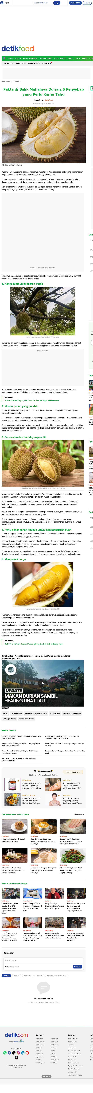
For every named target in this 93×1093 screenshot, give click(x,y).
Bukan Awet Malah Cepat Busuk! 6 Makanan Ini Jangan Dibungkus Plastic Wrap (71, 841)
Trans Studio (72, 1057)
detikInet (39, 1048)
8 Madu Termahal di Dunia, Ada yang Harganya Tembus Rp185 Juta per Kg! (9, 936)
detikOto (39, 1060)
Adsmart (71, 1045)
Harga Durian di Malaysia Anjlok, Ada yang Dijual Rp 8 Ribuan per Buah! (21, 745)
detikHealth (54, 1045)
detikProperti (40, 1063)
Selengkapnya (79, 815)
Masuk (87, 3)
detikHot (38, 1051)
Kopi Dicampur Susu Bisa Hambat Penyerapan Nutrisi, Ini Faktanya (43, 841)
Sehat (70, 58)
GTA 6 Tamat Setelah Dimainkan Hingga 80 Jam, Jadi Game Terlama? (75, 936)
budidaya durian (9, 719)
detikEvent (71, 1048)
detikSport (39, 1054)
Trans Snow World (74, 1054)
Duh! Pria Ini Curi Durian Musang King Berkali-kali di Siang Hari (33, 644)
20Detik (53, 1054)
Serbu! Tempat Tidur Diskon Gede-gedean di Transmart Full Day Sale (32, 907)
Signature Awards (74, 1051)
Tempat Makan (45, 58)
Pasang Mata (72, 1042)
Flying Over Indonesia (75, 1066)
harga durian (16, 713)
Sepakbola (39, 1057)
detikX (53, 1051)
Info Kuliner (17, 81)
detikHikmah (55, 1060)
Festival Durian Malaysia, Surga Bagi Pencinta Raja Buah (65, 752)
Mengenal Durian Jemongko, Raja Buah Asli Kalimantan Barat (19, 759)
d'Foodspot (20, 63)
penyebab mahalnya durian (36, 713)
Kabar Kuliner (60, 58)
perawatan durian (26, 719)
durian (5, 713)
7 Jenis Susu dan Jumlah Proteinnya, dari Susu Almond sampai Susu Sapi (13, 870)
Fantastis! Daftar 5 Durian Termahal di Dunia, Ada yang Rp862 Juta (21, 737)
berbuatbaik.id (73, 1039)
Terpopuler (8, 63)
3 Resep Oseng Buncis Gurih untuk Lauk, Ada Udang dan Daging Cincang (71, 870)
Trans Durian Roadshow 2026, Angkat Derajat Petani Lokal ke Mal (20, 752)
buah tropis (55, 713)
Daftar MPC (75, 3)
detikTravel (54, 1039)
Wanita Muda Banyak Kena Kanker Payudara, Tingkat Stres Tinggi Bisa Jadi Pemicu (32, 936)
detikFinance (40, 1045)
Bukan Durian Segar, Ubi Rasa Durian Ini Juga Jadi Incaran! (32, 401)
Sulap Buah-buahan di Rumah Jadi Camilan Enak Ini (13, 840)
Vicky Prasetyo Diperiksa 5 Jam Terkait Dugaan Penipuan (54, 906)
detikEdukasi (40, 1042)
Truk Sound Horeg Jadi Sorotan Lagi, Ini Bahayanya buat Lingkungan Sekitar (76, 907)
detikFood (6, 81)
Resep (18, 58)
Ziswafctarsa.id (73, 1063)
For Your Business (74, 1069)
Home (10, 58)
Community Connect (75, 1075)
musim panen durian (72, 713)
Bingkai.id (71, 1060)
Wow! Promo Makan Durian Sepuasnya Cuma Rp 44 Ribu (64, 745)
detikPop (54, 1063)
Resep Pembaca (30, 58)
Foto (78, 58)
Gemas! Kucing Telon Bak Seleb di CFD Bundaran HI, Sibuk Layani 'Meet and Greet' (10, 908)
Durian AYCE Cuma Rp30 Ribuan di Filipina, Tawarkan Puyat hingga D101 (62, 737)
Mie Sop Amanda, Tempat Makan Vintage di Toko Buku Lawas (54, 935)
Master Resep (34, 63)
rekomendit (72, 1072)
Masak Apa (46, 63)
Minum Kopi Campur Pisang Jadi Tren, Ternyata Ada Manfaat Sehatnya (43, 870)
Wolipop (54, 1048)
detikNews (39, 1039)
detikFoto (54, 1057)
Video (84, 58)
